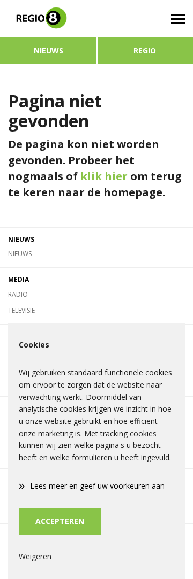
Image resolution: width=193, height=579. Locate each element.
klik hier (104, 176)
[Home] (48, 18)
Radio (18, 294)
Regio (144, 50)
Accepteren (59, 521)
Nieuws (48, 50)
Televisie (21, 310)
